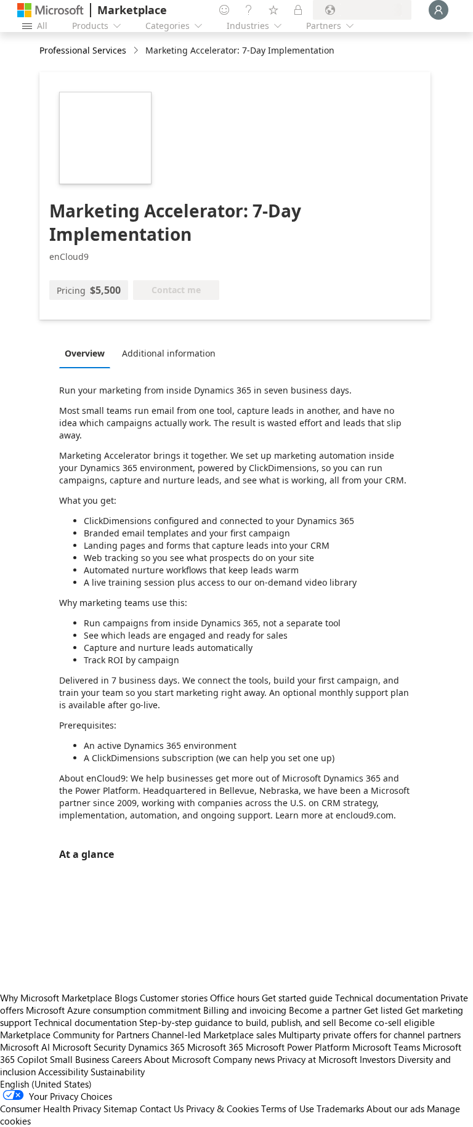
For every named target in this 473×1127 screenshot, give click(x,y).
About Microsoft (177, 1059)
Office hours (234, 998)
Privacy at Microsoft (317, 1059)
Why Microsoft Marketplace (56, 998)
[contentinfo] (137, 50)
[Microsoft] (50, 10)
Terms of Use (287, 1108)
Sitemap (120, 1108)
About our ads (395, 1108)
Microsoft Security (89, 1047)
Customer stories (174, 998)
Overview (85, 353)
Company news (244, 1059)
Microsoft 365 (215, 1047)
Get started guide (297, 998)
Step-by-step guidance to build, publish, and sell (237, 1022)
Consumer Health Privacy (50, 1108)
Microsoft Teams (386, 1047)
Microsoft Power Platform (298, 1047)
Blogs (126, 998)
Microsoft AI (25, 1047)
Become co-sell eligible (387, 1022)
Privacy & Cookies (222, 1108)
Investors (377, 1059)
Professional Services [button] (82, 50)
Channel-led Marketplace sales (214, 1034)
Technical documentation (386, 998)
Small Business (79, 1059)
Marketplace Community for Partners (74, 1034)
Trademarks (340, 1108)
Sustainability (118, 1071)
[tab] (87, 352)
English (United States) (46, 1084)
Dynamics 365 (156, 1047)
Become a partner (325, 1010)
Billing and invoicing (244, 1010)
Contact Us (162, 1108)
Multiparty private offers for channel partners (369, 1034)
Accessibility (63, 1071)
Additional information (169, 353)
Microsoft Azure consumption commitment (114, 1010)
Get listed (383, 1010)
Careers (126, 1059)
